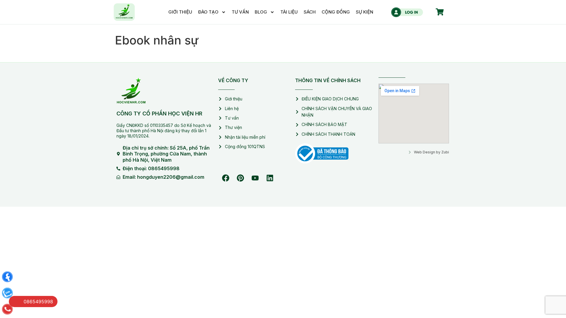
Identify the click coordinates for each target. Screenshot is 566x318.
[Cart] (440, 12)
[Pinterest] (240, 178)
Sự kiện (364, 12)
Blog (261, 12)
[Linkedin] (269, 178)
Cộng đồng (336, 12)
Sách (310, 12)
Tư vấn (240, 12)
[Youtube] (255, 178)
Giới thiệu (180, 12)
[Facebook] (225, 178)
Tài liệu (289, 12)
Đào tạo (208, 12)
